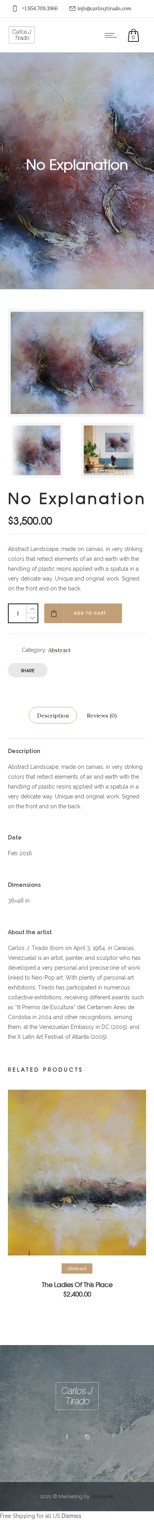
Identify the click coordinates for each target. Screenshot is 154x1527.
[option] (40, 450)
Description (53, 715)
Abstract (59, 650)
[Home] (22, 42)
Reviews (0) (102, 715)
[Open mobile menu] (112, 35)
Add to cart (90, 613)
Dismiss (71, 1516)
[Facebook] (67, 1437)
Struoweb (102, 1496)
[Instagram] (87, 1437)
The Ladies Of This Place (77, 1284)
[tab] (53, 715)
